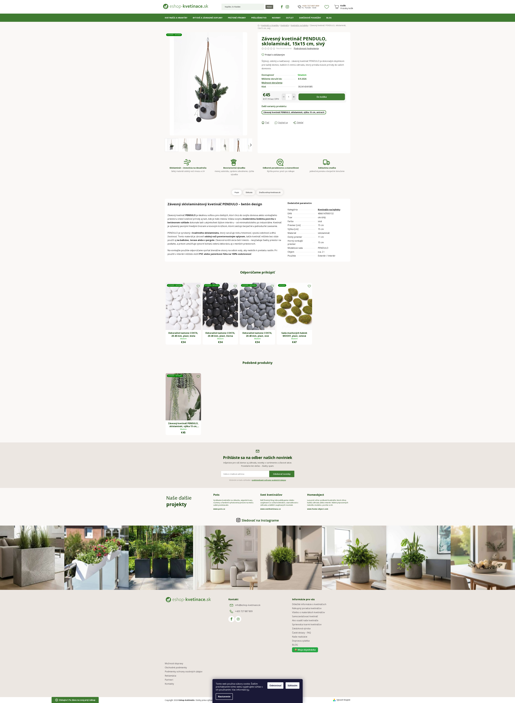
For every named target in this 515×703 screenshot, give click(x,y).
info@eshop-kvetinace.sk (247, 605)
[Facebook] (282, 7)
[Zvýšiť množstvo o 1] (294, 96)
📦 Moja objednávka (305, 649)
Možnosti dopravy (174, 663)
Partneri (169, 679)
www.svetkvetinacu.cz (270, 509)
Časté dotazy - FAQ (301, 632)
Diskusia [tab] (249, 192)
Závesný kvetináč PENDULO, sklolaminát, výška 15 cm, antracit (293, 112)
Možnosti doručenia (272, 82)
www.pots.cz (219, 509)
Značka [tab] (269, 192)
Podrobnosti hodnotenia (306, 48)
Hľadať (269, 7)
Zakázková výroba (301, 628)
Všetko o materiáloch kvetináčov (308, 612)
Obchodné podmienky (176, 667)
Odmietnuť (275, 685)
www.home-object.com (317, 509)
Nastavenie (224, 696)
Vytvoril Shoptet (343, 700)
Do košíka (322, 96)
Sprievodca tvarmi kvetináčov (307, 624)
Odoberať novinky (282, 474)
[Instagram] (287, 7)
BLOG (295, 644)
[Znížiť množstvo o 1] (284, 96)
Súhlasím (292, 685)
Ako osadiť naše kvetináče (305, 620)
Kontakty (169, 683)
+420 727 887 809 (310, 6)
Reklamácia (170, 675)
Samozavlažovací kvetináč (305, 616)
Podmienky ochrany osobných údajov (183, 671)
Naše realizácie (299, 636)
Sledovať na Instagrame (260, 520)
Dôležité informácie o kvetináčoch (309, 604)
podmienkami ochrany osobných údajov (269, 480)
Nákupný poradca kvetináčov (307, 608)
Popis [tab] (237, 192)
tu (248, 689)
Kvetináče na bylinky (329, 209)
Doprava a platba (301, 640)
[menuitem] (176, 18)
